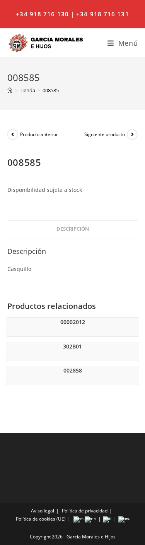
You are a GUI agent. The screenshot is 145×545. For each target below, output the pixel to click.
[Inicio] (9, 90)
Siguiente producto (104, 134)
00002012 (72, 322)
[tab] (72, 229)
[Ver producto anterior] (12, 134)
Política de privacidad (84, 510)
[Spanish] (79, 519)
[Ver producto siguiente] (132, 134)
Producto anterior (39, 134)
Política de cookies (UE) (41, 519)
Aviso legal (42, 510)
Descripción (72, 229)
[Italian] (107, 519)
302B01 (72, 346)
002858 (72, 370)
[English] (90, 519)
